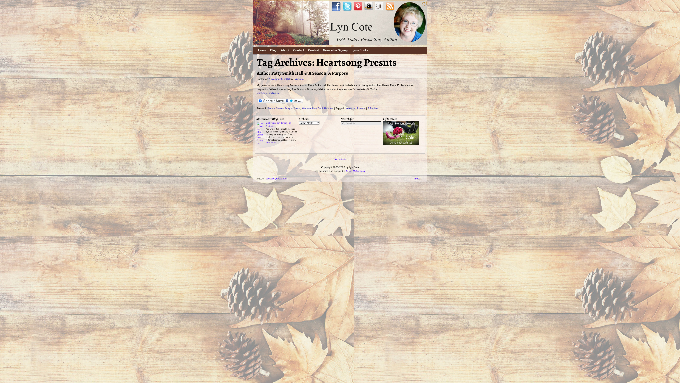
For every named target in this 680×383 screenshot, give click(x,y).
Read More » (271, 142)
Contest (313, 50)
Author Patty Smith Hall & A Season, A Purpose (302, 73)
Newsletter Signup (335, 50)
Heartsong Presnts (355, 108)
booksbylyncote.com (276, 178)
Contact (298, 50)
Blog (273, 50)
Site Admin (340, 159)
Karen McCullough (355, 171)
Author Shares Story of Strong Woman (289, 108)
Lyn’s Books (360, 50)
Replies (373, 108)
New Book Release (322, 108)
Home (262, 50)
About (285, 50)
